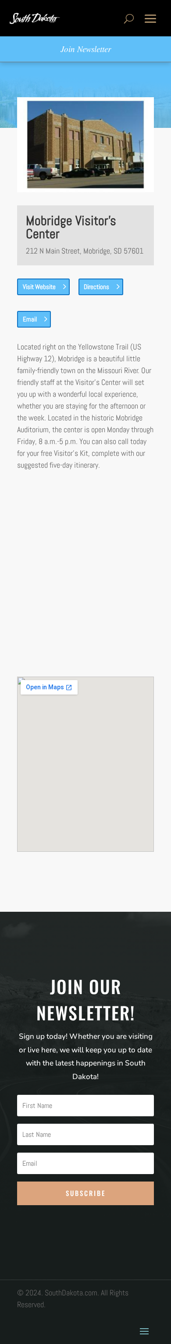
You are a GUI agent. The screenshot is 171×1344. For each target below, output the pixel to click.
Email (30, 319)
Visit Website (39, 286)
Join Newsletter (86, 48)
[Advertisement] (85, 573)
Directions (96, 286)
